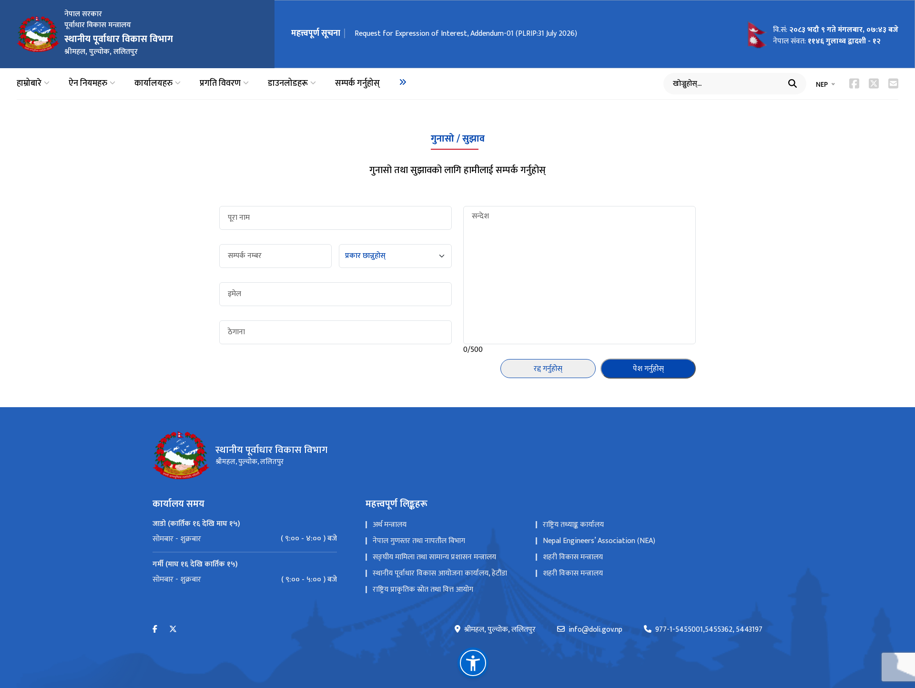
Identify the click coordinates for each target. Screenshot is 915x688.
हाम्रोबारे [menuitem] (29, 83)
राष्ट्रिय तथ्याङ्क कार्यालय (573, 524)
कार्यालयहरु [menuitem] (153, 83)
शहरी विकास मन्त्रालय (573, 557)
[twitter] (173, 629)
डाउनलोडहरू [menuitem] (288, 83)
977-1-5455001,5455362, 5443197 (708, 630)
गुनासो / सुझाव (458, 139)
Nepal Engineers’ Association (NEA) (599, 540)
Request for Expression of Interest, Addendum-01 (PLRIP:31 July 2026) (466, 33)
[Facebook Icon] (854, 83)
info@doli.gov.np (595, 630)
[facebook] (154, 629)
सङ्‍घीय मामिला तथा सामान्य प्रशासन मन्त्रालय (434, 557)
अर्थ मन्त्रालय (390, 524)
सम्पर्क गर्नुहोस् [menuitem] (357, 83)
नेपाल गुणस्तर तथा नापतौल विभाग (419, 540)
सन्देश (480, 216)
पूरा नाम (239, 218)
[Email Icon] (893, 83)
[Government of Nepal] (38, 33)
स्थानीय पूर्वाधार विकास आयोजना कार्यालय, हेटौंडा (440, 573)
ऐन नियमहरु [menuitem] (88, 83)
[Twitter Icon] (874, 83)
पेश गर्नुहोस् (648, 368)
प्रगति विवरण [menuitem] (220, 83)
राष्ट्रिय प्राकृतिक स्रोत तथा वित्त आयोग (423, 589)
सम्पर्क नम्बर (245, 256)
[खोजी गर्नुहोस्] (792, 83)
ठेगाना (236, 332)
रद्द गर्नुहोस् (548, 368)
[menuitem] (403, 82)
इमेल (234, 294)
